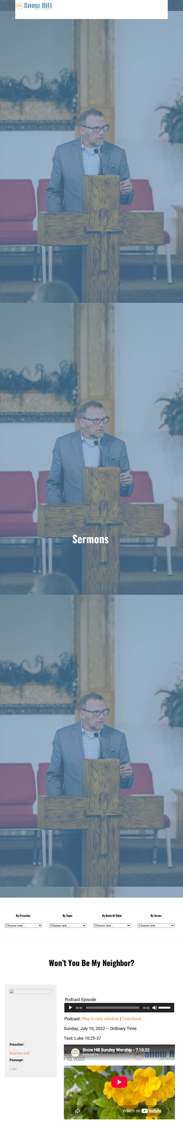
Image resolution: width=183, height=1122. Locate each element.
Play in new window (100, 1018)
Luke (13, 1069)
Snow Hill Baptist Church (34, 9)
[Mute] (154, 1007)
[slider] (165, 1007)
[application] (119, 1007)
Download (131, 1018)
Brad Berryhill (19, 1053)
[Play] (70, 1007)
